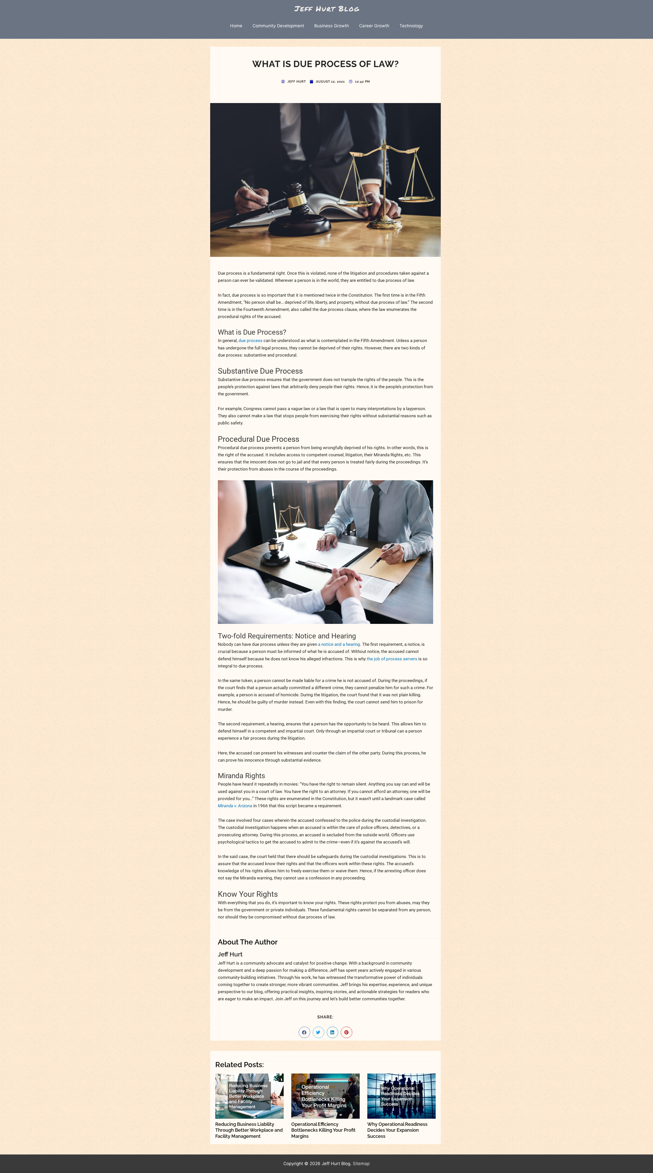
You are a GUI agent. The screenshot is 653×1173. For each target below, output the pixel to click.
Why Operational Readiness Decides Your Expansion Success (397, 1130)
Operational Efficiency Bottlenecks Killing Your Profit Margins (323, 1130)
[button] (304, 1032)
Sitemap (361, 1163)
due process (250, 340)
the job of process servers (392, 658)
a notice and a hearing (339, 644)
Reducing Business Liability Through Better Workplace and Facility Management (249, 1130)
